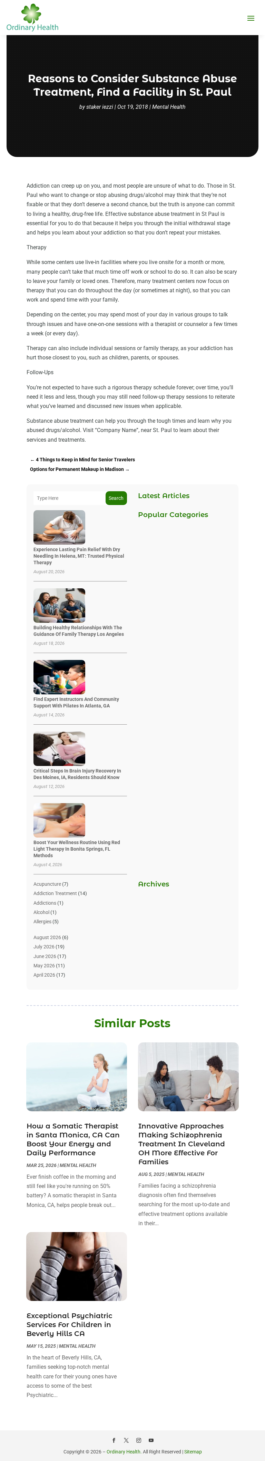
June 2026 (44, 956)
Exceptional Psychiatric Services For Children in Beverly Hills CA (69, 1325)
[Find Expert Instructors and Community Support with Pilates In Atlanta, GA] (59, 677)
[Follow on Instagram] (139, 1440)
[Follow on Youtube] (151, 1440)
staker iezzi (99, 107)
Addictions (44, 903)
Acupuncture (47, 884)
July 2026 (44, 946)
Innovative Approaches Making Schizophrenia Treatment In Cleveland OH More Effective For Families (181, 1144)
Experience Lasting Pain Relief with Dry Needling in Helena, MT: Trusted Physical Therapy (78, 556)
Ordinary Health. (124, 1451)
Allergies (42, 921)
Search (116, 498)
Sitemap (193, 1451)
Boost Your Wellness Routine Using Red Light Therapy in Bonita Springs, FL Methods (76, 849)
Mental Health (169, 107)
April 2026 (44, 975)
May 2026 (44, 965)
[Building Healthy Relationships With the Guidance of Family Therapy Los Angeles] (59, 606)
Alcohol (41, 912)
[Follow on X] (126, 1440)
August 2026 (47, 937)
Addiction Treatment (55, 893)
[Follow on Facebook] (114, 1440)
